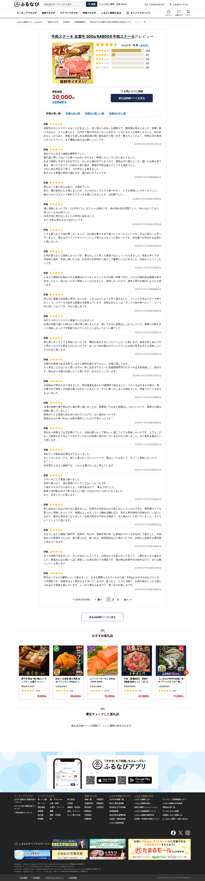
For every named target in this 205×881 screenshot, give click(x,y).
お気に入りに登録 (133, 91)
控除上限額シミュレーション (146, 807)
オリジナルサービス (140, 12)
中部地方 (88, 815)
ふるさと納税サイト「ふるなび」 (30, 22)
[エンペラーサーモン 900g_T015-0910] (102, 661)
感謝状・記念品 (73, 807)
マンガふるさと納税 (171, 811)
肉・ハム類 (42, 799)
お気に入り (179, 15)
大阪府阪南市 (164, 686)
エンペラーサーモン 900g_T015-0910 (102, 680)
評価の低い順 (73, 113)
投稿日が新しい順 (94, 113)
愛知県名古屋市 (28, 686)
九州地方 (66, 22)
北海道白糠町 (95, 686)
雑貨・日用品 (55, 815)
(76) (140, 691)
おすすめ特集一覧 (116, 799)
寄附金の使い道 (169, 807)
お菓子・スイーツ (57, 807)
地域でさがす (48, 12)
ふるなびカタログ (156, 4)
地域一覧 (88, 799)
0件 (147, 59)
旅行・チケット (73, 811)
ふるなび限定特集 (116, 823)
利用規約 (36, 878)
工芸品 (70, 803)
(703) (37, 691)
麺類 (51, 811)
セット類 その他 (73, 815)
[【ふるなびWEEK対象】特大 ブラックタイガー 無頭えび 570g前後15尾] (171, 661)
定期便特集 (113, 811)
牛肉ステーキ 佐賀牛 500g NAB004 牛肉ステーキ (110, 22)
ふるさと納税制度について (145, 811)
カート (188, 15)
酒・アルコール (56, 799)
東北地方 (88, 807)
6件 (147, 54)
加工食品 (71, 799)
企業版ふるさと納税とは (172, 815)
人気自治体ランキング (23, 812)
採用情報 (73, 878)
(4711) (106, 691)
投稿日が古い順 (117, 113)
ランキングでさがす (27, 12)
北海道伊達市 (61, 686)
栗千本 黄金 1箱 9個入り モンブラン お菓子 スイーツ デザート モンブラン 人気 (34, 680)
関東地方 (88, 811)
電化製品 (41, 807)
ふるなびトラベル (180, 4)
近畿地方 (88, 819)
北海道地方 (88, 803)
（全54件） (144, 45)
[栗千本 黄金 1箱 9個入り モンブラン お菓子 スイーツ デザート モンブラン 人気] (34, 661)
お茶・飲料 (54, 803)
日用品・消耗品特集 (117, 819)
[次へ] (186, 672)
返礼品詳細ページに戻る (102, 617)
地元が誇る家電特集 (117, 815)
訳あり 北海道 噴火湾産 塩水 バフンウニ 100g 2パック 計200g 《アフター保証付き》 (68, 680)
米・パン (41, 803)
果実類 (40, 811)
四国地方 (100, 803)
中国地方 (100, 799)
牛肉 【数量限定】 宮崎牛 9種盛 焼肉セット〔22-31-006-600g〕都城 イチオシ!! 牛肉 (136, 680)
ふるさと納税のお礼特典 (172, 803)
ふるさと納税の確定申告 (144, 815)
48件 (148, 50)
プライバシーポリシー (55, 878)
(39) (72, 691)
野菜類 (40, 819)
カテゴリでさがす (69, 12)
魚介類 (40, 815)
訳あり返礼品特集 (116, 803)
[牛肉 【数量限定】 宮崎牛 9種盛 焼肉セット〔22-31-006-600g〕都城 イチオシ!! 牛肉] (137, 661)
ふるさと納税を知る (111, 12)
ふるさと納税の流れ (142, 803)
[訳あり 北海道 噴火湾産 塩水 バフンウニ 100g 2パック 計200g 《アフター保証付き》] (68, 661)
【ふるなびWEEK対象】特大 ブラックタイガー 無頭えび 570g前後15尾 (171, 680)
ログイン (169, 15)
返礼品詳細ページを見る (132, 98)
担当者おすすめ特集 (117, 807)
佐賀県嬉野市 (80, 22)
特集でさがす (89, 12)
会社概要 (23, 878)
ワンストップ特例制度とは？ (174, 799)
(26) (174, 691)
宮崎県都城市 (130, 686)
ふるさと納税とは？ (142, 799)
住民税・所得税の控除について (147, 819)
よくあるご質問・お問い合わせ (114, 4)
